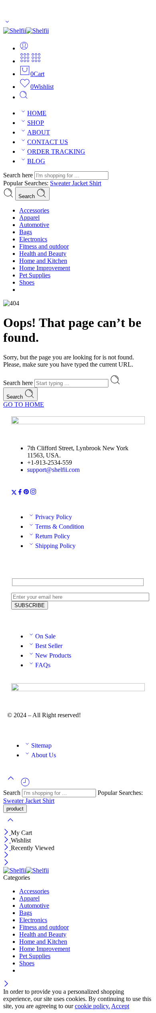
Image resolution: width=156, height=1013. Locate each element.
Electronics (33, 239)
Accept (120, 1006)
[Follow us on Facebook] (20, 492)
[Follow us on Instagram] (33, 492)
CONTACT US (47, 141)
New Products (53, 655)
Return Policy (52, 536)
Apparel (29, 217)
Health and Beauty (42, 253)
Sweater (61, 183)
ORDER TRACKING (56, 151)
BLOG (36, 161)
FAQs (42, 665)
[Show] (7, 23)
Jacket (80, 183)
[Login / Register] (24, 48)
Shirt (95, 183)
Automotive (34, 224)
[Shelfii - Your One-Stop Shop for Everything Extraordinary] (26, 30)
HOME (36, 113)
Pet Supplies (34, 275)
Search (27, 196)
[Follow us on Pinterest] (26, 492)
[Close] (7, 832)
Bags (25, 232)
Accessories (34, 210)
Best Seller (48, 645)
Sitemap (41, 745)
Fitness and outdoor (44, 246)
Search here (18, 175)
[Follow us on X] (14, 492)
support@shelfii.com (53, 469)
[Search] (23, 97)
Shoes (26, 282)
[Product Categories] (24, 61)
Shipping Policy (55, 545)
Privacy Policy (53, 517)
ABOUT (38, 132)
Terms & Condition (59, 526)
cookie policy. (92, 1006)
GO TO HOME (23, 404)
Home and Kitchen (43, 260)
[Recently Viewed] (25, 785)
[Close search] (10, 825)
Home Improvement (44, 268)
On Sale (45, 636)
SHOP (35, 122)
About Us (43, 755)
